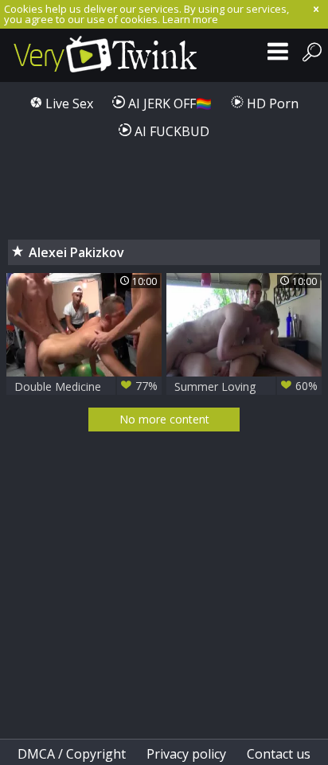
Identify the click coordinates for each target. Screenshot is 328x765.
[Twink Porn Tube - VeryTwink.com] (105, 55)
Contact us (278, 753)
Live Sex (67, 103)
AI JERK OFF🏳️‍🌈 (168, 103)
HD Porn (271, 103)
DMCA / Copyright (72, 753)
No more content (164, 419)
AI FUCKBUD (170, 131)
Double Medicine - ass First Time (86, 386)
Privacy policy (186, 753)
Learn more (190, 19)
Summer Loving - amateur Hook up (246, 386)
